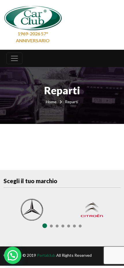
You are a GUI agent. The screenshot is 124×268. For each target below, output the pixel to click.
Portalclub (46, 255)
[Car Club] (33, 17)
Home (51, 101)
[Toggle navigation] (14, 58)
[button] (12, 255)
